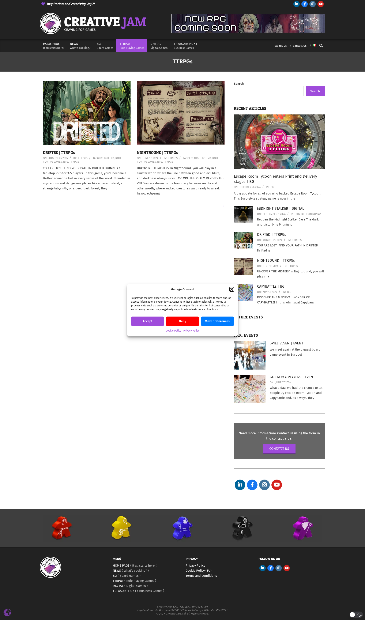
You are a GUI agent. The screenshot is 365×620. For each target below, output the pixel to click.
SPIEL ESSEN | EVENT (286, 343)
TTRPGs (82, 158)
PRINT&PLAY (313, 214)
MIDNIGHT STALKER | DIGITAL (280, 208)
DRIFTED (109, 158)
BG (272, 187)
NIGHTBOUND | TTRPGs (157, 152)
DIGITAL (300, 214)
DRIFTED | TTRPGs (59, 152)
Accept (148, 321)
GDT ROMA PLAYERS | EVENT (292, 377)
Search (239, 84)
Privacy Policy (191, 330)
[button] (232, 289)
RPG (65, 161)
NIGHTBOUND (202, 158)
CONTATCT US (279, 449)
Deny (182, 321)
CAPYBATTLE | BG (271, 286)
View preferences (217, 321)
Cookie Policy (173, 330)
